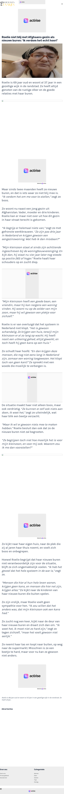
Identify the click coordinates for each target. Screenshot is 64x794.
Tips (35, 780)
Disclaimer (3, 778)
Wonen (36, 773)
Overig (36, 782)
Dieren (36, 778)
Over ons (3, 773)
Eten (35, 775)
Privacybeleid (4, 775)
